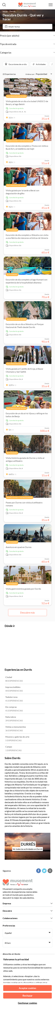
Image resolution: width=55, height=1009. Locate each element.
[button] (16, 64)
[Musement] (27, 5)
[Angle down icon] (37, 35)
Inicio (5, 11)
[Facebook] (38, 871)
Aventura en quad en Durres (19, 547)
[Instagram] (49, 871)
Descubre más (27, 612)
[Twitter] (44, 871)
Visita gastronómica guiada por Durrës (23, 588)
